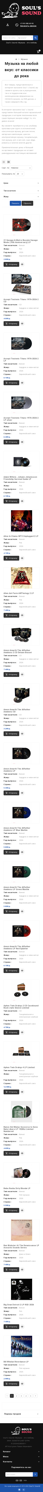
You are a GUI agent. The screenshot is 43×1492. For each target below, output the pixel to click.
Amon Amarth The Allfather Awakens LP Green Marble (17, 888)
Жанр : (7, 249)
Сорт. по (5, 168)
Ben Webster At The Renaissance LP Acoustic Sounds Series (21, 1246)
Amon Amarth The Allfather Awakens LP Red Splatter (17, 947)
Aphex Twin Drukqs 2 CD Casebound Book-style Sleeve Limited (21, 1007)
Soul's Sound (34, 1486)
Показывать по (8, 174)
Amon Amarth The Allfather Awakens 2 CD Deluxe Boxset (18, 651)
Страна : (8, 256)
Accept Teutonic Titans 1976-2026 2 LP (21, 360)
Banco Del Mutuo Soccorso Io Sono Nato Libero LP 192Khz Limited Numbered (21, 1129)
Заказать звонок (28, 26)
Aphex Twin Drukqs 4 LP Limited (19, 1067)
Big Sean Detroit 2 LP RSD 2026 (19, 1305)
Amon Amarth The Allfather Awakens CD (17, 710)
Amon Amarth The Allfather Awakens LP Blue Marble (17, 829)
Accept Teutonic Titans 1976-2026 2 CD (21, 300)
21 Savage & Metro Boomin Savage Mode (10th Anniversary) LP (21, 241)
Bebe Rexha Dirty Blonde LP (17, 1188)
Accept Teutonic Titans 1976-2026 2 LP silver (21, 419)
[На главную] (16, 59)
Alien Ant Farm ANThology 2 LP (19, 593)
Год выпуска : (10, 252)
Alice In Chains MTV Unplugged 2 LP (21, 536)
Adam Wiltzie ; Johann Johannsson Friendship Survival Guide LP (20, 478)
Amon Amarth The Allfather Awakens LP (17, 770)
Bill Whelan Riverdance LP (16, 1362)
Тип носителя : (11, 245)
